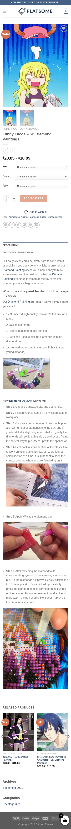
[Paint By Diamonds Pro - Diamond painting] (35, 11)
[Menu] (5, 11)
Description (10, 245)
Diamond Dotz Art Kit (23, 400)
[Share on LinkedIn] (37, 225)
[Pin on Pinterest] (30, 225)
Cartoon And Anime (26, 129)
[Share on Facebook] (12, 225)
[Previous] (8, 65)
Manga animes (55, 217)
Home (6, 129)
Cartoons (34, 217)
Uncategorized (12, 804)
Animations (14, 217)
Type (5, 185)
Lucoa (43, 217)
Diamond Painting (14, 270)
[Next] (63, 65)
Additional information (18, 252)
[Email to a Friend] (24, 225)
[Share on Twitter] (18, 225)
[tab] (35, 245)
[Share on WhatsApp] (6, 225)
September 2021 (13, 787)
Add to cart (33, 198)
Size (5, 166)
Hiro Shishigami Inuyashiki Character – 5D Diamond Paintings (51, 760)
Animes (25, 217)
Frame (6, 176)
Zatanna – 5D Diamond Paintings (15, 758)
